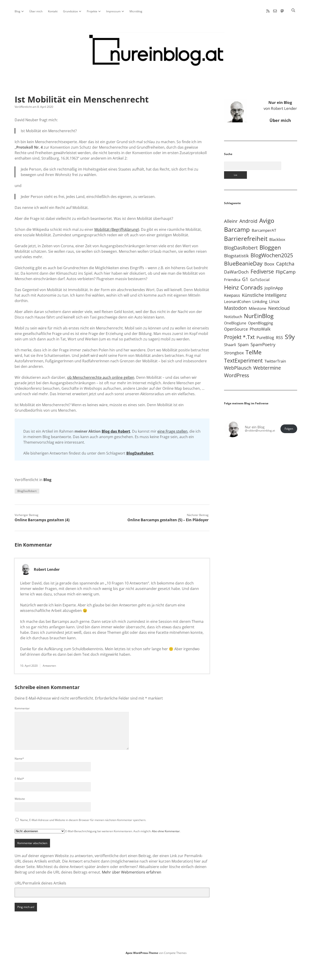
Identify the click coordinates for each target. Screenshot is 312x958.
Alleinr (231, 221)
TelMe (254, 352)
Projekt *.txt (239, 337)
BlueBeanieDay (243, 263)
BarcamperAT (264, 230)
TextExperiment (243, 360)
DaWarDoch (236, 272)
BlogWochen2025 (272, 255)
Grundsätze (70, 11)
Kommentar (22, 708)
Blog (17, 11)
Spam (243, 344)
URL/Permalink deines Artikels (40, 883)
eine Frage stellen (172, 431)
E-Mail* (19, 779)
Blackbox (277, 239)
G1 (245, 279)
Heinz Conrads (243, 287)
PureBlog (265, 337)
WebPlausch (237, 368)
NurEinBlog (259, 316)
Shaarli (230, 344)
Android (248, 221)
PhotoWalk (260, 329)
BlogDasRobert (139, 453)
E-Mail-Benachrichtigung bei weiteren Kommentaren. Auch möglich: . (122, 831)
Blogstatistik (236, 256)
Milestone (257, 308)
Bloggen (270, 247)
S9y (290, 336)
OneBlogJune (235, 323)
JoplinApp (273, 288)
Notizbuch (233, 316)
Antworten (49, 666)
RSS (279, 337)
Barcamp (237, 229)
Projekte (92, 11)
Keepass (232, 295)
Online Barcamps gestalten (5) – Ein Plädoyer (168, 519)
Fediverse (262, 271)
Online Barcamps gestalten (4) (42, 519)
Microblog (136, 11)
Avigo (266, 220)
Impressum (113, 11)
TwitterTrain (275, 361)
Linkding (259, 301)
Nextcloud (279, 308)
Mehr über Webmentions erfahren (131, 872)
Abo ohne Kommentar (166, 831)
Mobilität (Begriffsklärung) (116, 229)
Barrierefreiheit (245, 238)
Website (20, 799)
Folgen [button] (289, 429)
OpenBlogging (260, 323)
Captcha (285, 264)
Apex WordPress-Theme (142, 953)
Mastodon (235, 308)
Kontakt (53, 11)
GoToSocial (260, 279)
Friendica (232, 279)
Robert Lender (47, 569)
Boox (269, 264)
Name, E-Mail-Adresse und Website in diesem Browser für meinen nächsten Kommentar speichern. (83, 820)
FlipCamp (286, 271)
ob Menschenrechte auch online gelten (100, 377)
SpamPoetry (263, 344)
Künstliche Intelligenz (264, 295)
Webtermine (267, 368)
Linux (274, 301)
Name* (19, 759)
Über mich (35, 11)
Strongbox (234, 352)
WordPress (236, 375)
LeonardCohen (237, 301)
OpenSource (236, 329)
